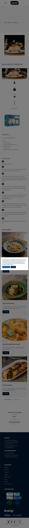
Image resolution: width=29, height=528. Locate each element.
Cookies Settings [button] (6, 267)
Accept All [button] (13, 267)
